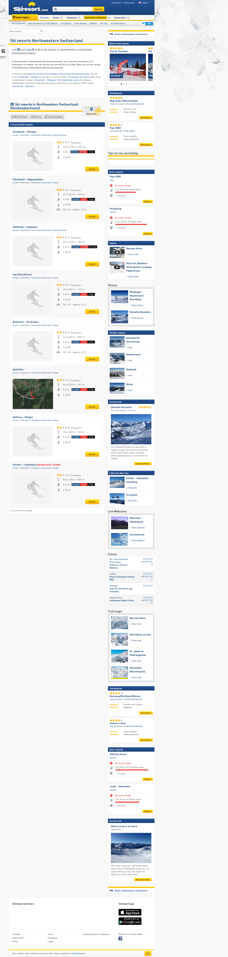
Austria (113, 212)
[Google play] (129, 924)
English (144, 3)
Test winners (116, 3)
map (29, 49)
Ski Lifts (104, 23)
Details (92, 169)
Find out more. (79, 953)
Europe (15, 135)
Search (37, 116)
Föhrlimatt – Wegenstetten (28, 179)
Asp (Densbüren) (22, 274)
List (14, 49)
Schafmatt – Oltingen (28, 77)
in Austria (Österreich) (134, 104)
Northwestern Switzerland (41, 135)
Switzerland (24, 135)
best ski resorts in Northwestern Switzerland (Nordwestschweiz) (59, 74)
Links (50, 934)
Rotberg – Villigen (23, 417)
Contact (16, 934)
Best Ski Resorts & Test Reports (43, 23)
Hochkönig (115, 209)
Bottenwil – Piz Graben (26, 322)
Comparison (66, 23)
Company (52, 938)
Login (50, 941)
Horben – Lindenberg (36, 465)
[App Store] (129, 916)
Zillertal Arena (118, 754)
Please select (119, 17)
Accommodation (118, 23)
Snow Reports (80, 23)
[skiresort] (29, 7)
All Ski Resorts (18, 23)
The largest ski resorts (79, 77)
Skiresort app (126, 904)
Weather (93, 23)
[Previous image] (112, 66)
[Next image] (150, 66)
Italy (112, 180)
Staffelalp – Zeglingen (25, 227)
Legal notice (18, 938)
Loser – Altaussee (120, 786)
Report (147, 201)
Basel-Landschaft (59, 135)
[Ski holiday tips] (147, 23)
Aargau (55, 183)
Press (15, 941)
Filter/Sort (22, 116)
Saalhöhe (18, 369)
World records (129, 3)
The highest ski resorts (68, 80)
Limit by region (55, 116)
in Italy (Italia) (129, 131)
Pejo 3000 (115, 176)
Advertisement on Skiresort (96, 934)
